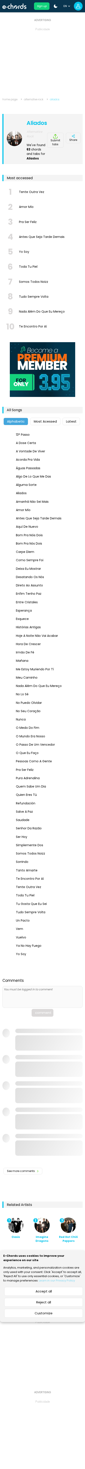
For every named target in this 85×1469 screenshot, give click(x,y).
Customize (44, 1313)
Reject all (43, 1302)
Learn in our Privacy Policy (57, 1280)
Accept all (44, 1291)
